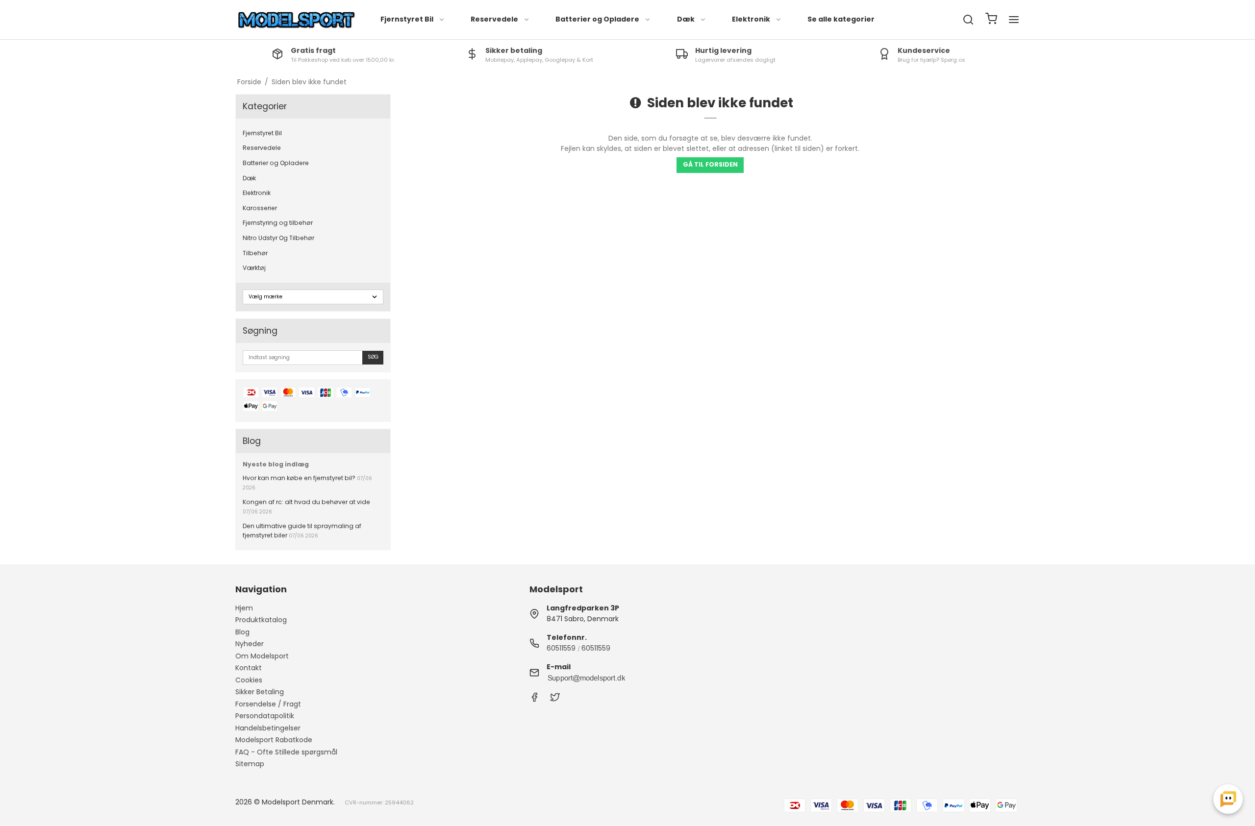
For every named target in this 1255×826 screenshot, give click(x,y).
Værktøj (254, 268)
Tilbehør (255, 253)
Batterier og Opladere (597, 19)
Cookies (248, 680)
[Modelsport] (296, 20)
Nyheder (249, 644)
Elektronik (751, 19)
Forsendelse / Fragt (268, 704)
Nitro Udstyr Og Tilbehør (278, 238)
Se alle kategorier (841, 19)
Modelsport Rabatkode (273, 740)
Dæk (686, 19)
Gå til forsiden (710, 164)
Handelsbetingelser (268, 728)
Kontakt (248, 668)
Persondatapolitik (264, 716)
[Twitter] (555, 700)
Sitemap (249, 764)
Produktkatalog (261, 620)
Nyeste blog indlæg (276, 464)
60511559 (561, 648)
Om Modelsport (262, 656)
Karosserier (260, 208)
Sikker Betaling (259, 692)
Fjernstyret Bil (406, 19)
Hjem (244, 608)
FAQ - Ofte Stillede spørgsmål (286, 752)
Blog (242, 632)
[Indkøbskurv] (991, 20)
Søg (373, 357)
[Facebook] (534, 700)
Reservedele (494, 19)
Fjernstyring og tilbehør (278, 223)
